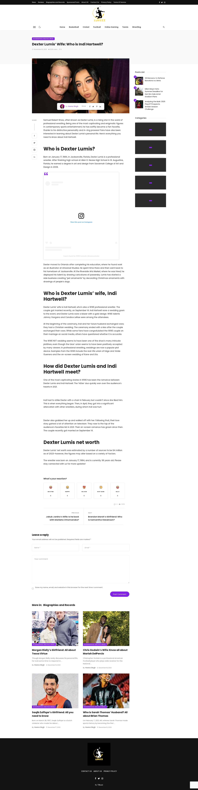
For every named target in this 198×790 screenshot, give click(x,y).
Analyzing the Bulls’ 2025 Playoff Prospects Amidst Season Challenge (155, 105)
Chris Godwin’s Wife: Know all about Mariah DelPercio (105, 651)
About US (84, 2)
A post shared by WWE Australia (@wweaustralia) (81, 256)
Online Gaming (111, 27)
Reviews (41, 2)
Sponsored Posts (73, 2)
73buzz (100, 785)
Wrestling (136, 27)
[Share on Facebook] (34, 136)
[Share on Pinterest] (34, 150)
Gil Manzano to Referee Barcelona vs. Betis (155, 79)
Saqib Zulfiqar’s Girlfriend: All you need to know (52, 714)
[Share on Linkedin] (34, 157)
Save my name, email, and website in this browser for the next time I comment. (69, 587)
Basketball (74, 27)
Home (62, 27)
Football (97, 27)
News (34, 2)
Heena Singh (73, 106)
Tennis (125, 27)
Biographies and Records (55, 2)
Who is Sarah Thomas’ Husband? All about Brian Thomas (105, 714)
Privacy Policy (106, 2)
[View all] (150, 129)
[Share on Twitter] (34, 143)
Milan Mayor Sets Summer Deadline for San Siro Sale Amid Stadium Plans (154, 93)
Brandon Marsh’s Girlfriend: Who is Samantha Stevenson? (105, 518)
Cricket (86, 27)
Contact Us (95, 2)
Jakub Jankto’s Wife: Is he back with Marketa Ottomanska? (62, 518)
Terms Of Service (119, 2)
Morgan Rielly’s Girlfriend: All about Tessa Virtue (54, 651)
